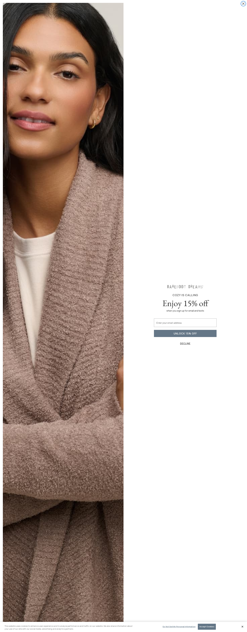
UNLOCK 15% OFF (185, 333)
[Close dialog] (243, 3)
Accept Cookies (206, 626)
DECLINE (185, 343)
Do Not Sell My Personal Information (179, 626)
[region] (123, 627)
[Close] (242, 626)
